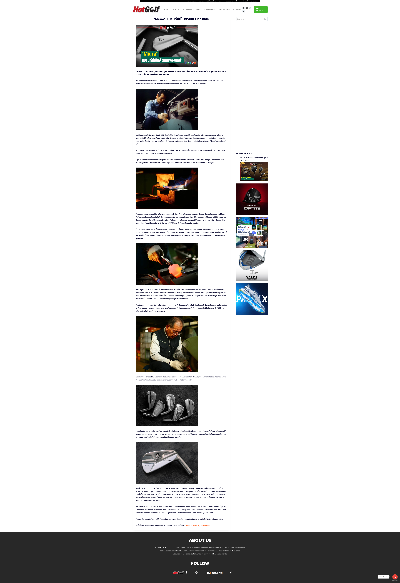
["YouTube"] (243, 11)
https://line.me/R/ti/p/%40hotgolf (197, 525)
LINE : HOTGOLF (259, 9)
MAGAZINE (237, 9)
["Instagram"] (247, 8)
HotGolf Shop (254, 1)
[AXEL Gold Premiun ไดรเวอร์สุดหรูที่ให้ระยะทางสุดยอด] (254, 171)
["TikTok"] (250, 8)
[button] (180, 9)
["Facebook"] (243, 8)
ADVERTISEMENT (192, 1)
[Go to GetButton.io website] (395, 581)
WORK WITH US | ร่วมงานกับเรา (207, 1)
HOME (166, 9)
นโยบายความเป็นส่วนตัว (241, 1)
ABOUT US (221, 1)
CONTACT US (230, 1)
